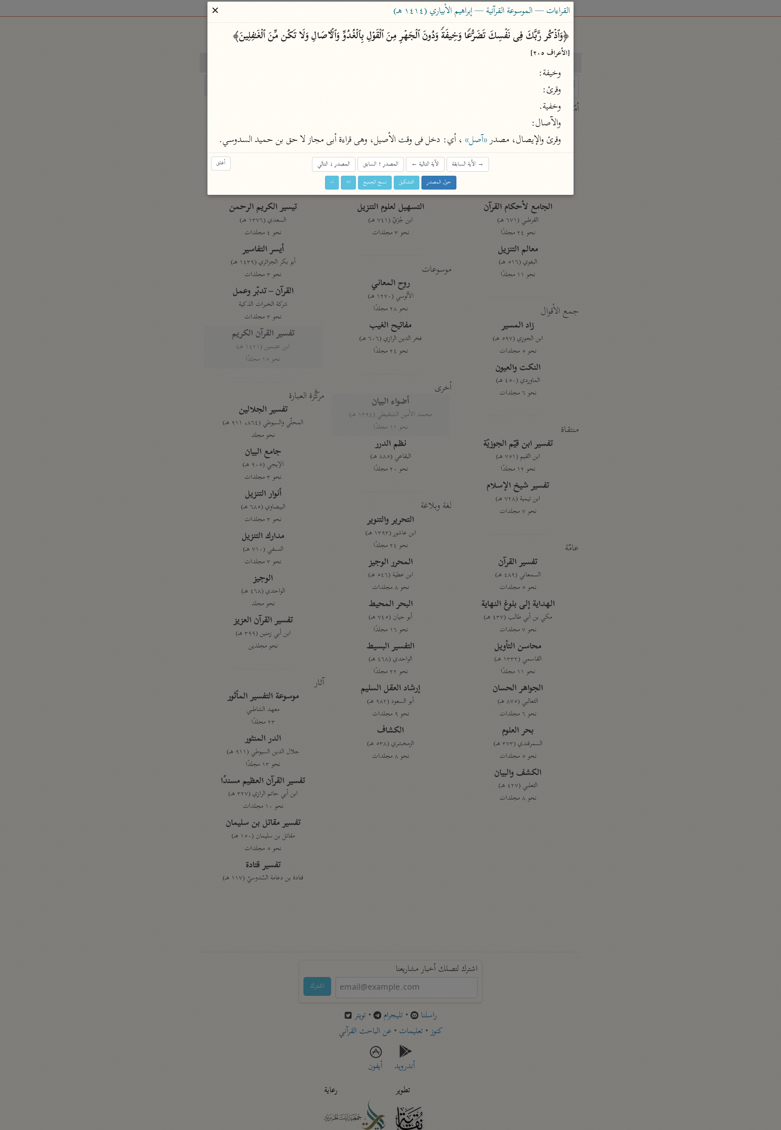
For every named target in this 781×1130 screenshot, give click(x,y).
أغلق (220, 163)
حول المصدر (439, 182)
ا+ (348, 182)
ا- (332, 182)
